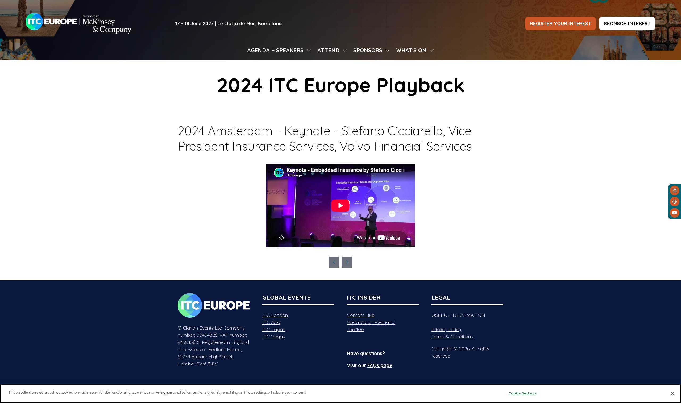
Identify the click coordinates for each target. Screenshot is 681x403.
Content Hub (361, 315)
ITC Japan (273, 329)
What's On (411, 50)
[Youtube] (674, 213)
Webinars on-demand (371, 322)
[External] (674, 201)
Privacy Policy (446, 329)
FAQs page (379, 365)
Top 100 (355, 329)
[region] (340, 394)
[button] (560, 23)
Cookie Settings (523, 393)
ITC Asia (271, 322)
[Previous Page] (334, 262)
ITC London (275, 315)
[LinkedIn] (674, 190)
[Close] (672, 393)
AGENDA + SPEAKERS (275, 50)
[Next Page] (347, 262)
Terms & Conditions (452, 337)
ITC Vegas (273, 337)
